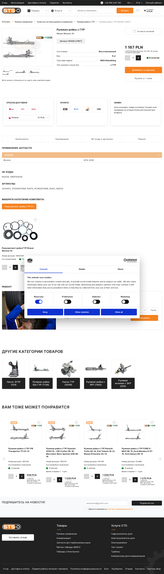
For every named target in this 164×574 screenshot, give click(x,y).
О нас (4, 3)
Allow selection (82, 312)
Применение (62, 139)
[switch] (67, 302)
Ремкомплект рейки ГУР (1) (19, 206)
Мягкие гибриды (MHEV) (68, 547)
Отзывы (129, 569)
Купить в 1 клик (143, 78)
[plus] (138, 57)
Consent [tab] (43, 269)
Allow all (119, 312)
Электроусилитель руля (123, 538)
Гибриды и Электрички (68, 551)
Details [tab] (82, 269)
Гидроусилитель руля (121, 534)
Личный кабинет (154, 3)
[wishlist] (137, 10)
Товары (35, 10)
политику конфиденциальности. (120, 509)
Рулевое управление (67, 534)
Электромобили (119, 542)
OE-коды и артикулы (102, 139)
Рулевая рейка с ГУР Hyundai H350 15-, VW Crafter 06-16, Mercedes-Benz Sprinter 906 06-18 (62, 452)
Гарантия (54, 3)
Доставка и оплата (37, 3)
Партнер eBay (154, 569)
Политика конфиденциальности (85, 569)
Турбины (115, 551)
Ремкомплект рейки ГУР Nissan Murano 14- (18, 249)
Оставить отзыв (18, 537)
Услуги (58, 10)
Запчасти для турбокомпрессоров (73, 542)
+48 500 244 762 (112, 3)
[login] (35, 219)
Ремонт (142, 139)
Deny (45, 312)
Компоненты (22, 139)
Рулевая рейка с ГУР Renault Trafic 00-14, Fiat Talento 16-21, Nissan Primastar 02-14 (99, 451)
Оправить (144, 317)
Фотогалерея (17, 3)
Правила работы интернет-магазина (50, 569)
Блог (106, 569)
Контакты (67, 3)
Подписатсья (147, 503)
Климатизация (64, 538)
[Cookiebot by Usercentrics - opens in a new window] (125, 261)
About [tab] (120, 269)
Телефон (135, 305)
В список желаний (145, 31)
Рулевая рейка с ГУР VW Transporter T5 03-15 (20, 449)
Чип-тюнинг (117, 547)
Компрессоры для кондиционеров (128, 556)
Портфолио (117, 569)
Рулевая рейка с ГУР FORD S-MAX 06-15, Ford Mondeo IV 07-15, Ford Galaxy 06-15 (137, 451)
